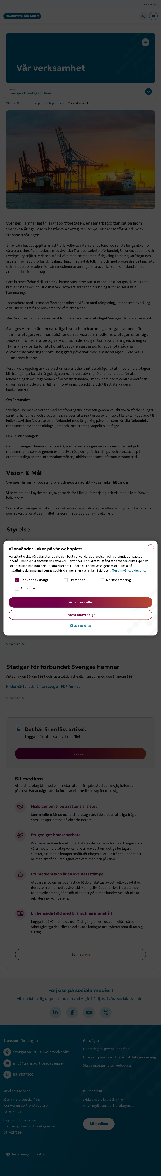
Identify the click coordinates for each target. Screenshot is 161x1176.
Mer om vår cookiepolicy (129, 570)
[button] (80, 625)
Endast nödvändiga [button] (81, 614)
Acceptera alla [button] (80, 602)
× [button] (149, 546)
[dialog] (80, 588)
